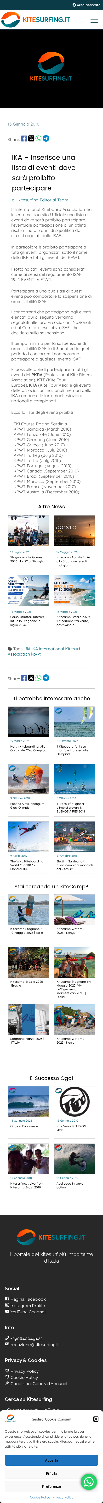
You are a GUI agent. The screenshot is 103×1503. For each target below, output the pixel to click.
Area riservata (88, 5)
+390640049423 (26, 1338)
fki (28, 648)
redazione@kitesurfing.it (34, 1344)
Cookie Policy (40, 1497)
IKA (34, 648)
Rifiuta (51, 1473)
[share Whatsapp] (38, 139)
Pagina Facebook (28, 1299)
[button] (95, 1419)
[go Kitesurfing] (51, 1244)
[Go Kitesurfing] (51, 19)
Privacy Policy (62, 1497)
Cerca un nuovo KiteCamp (33, 1409)
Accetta (51, 1460)
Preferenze (51, 1486)
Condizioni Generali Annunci (38, 1383)
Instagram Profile (27, 1305)
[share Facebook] (24, 139)
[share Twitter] (31, 139)
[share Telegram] (46, 139)
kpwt (36, 654)
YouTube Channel (28, 1311)
